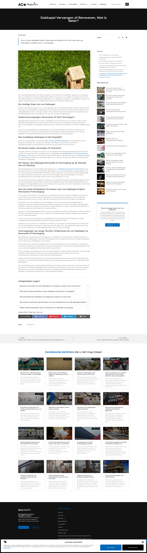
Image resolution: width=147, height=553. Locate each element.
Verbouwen (22, 35)
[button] (143, 542)
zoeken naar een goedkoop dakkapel (56, 140)
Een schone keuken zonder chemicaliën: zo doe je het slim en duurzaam (115, 89)
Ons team (62, 4)
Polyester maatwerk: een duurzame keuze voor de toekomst (28, 477)
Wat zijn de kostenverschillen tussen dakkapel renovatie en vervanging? (54, 291)
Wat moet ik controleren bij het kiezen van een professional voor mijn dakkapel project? (54, 302)
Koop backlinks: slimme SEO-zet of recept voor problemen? (74, 535)
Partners (83, 4)
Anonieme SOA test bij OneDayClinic (116, 146)
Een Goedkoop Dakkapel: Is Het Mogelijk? (111, 61)
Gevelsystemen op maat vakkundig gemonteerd (85, 443)
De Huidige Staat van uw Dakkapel (109, 55)
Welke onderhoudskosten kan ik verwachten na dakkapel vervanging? (54, 307)
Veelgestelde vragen (105, 77)
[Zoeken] (127, 4)
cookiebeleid (7, 548)
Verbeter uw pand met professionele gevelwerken (85, 476)
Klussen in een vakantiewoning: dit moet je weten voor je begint (30, 373)
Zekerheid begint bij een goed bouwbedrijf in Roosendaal (30, 443)
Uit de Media (73, 4)
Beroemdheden (62, 521)
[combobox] (117, 4)
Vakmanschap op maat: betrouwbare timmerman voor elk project (58, 477)
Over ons (53, 4)
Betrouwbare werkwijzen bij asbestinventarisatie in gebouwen (114, 409)
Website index (62, 533)
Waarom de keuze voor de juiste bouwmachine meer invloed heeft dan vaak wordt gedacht (115, 374)
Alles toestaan (111, 547)
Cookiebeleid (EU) (63, 530)
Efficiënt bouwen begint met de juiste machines (59, 408)
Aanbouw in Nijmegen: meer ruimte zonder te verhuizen (86, 373)
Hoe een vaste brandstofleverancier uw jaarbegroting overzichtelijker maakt (116, 169)
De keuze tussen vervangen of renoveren (110, 63)
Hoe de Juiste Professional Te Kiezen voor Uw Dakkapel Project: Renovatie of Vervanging (111, 70)
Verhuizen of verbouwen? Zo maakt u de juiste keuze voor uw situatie (30, 409)
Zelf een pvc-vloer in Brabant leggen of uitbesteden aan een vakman (58, 374)
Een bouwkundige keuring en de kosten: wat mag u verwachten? (59, 443)
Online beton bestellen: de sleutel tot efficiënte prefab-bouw (116, 443)
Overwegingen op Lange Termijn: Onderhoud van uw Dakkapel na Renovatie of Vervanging (113, 74)
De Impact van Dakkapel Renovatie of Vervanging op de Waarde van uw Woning (113, 66)
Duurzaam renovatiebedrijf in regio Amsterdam (86, 408)
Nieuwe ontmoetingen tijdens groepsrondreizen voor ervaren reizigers (114, 162)
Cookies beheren (133, 547)
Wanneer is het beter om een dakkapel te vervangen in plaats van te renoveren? (54, 286)
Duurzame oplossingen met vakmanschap (114, 476)
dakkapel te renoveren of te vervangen (71, 169)
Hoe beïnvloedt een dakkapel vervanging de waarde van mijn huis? (54, 297)
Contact (94, 4)
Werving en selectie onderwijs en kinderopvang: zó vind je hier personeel (115, 97)
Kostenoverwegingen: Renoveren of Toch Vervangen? (110, 58)
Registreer (103, 4)
